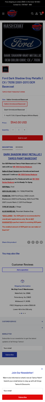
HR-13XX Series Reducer (22, 167)
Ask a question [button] (22, 270)
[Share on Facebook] (28, 242)
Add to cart (22, 138)
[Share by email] (41, 242)
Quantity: (5, 130)
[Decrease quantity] (13, 130)
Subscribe (22, 397)
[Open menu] (3, 14)
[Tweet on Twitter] (37, 242)
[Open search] (32, 13)
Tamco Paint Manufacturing (13, 92)
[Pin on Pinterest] (33, 242)
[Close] (42, 368)
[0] (41, 13)
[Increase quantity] (24, 130)
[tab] (7, 147)
